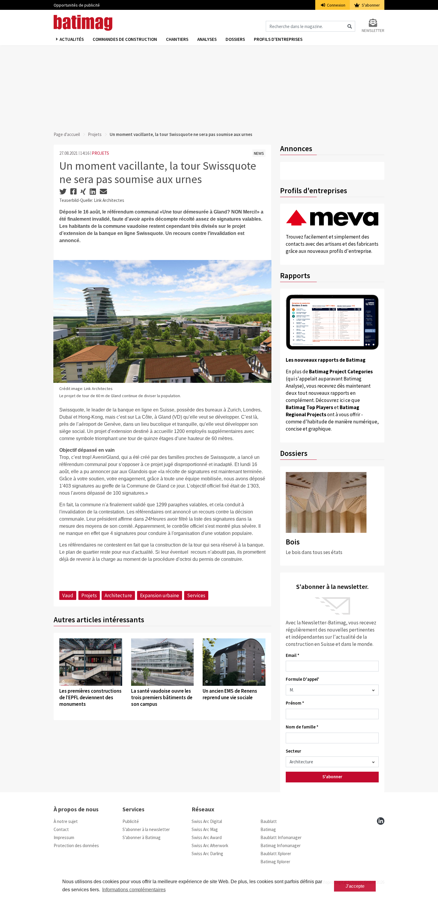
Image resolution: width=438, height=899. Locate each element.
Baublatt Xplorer (275, 853)
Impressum (64, 837)
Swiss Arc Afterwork (210, 845)
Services (196, 595)
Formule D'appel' (302, 679)
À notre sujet (66, 821)
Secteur (293, 751)
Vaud (67, 595)
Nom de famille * (302, 727)
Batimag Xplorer (275, 861)
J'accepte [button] (355, 886)
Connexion (335, 5)
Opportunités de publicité (77, 5)
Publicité (130, 821)
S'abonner (370, 5)
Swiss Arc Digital (207, 821)
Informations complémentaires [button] (134, 889)
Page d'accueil (67, 134)
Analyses (207, 39)
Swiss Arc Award (207, 837)
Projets (95, 134)
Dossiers (235, 39)
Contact (61, 829)
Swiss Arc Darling (207, 853)
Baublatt (268, 821)
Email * (292, 655)
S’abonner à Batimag (141, 837)
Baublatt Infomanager (281, 837)
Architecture (118, 595)
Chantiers (177, 39)
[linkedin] (380, 821)
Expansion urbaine (159, 595)
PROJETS (100, 153)
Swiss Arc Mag (205, 829)
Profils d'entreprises (278, 39)
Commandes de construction (125, 39)
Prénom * (295, 703)
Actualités (72, 39)
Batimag (268, 829)
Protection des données (76, 845)
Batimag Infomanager (280, 845)
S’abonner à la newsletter (146, 829)
